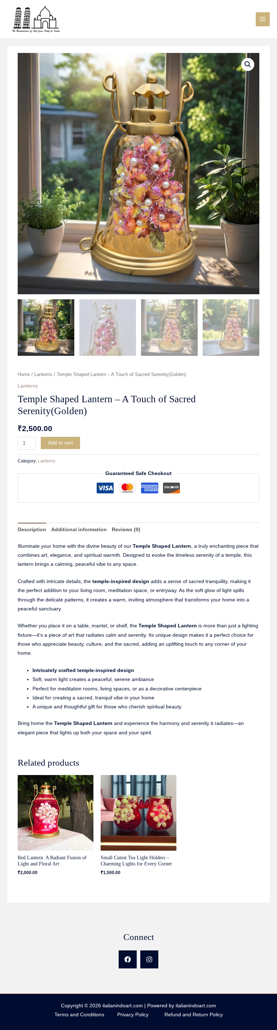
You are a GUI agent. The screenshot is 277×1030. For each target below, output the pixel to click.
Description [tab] (32, 529)
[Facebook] (128, 959)
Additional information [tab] (79, 529)
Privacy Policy (140, 1014)
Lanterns (43, 374)
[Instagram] (149, 959)
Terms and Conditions (85, 1014)
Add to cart (60, 442)
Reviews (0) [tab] (126, 529)
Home (24, 374)
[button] (247, 64)
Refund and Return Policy (193, 1014)
